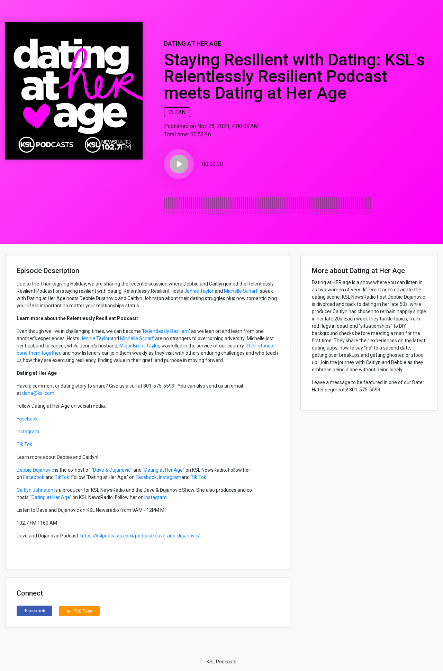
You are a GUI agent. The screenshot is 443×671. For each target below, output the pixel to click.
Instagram (28, 431)
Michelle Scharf (241, 291)
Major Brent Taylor (138, 345)
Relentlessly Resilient (166, 331)
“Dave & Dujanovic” (111, 470)
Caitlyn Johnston (35, 490)
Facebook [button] (35, 610)
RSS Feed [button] (79, 611)
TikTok (62, 477)
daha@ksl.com (38, 393)
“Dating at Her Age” (163, 470)
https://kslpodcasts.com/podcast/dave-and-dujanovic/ (140, 535)
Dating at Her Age (192, 43)
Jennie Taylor (199, 291)
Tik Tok (25, 444)
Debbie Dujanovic (35, 470)
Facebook (27, 418)
